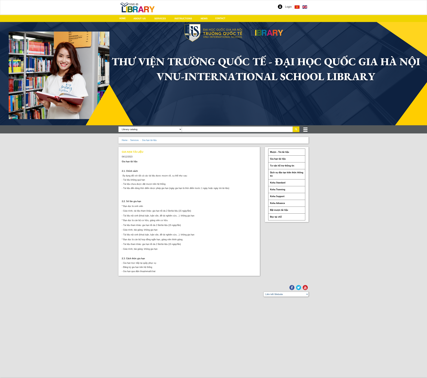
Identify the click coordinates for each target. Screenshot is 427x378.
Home (124, 140)
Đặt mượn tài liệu (279, 210)
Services (134, 140)
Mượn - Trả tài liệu (279, 152)
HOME (122, 18)
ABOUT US (139, 18)
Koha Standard (277, 182)
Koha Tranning (277, 189)
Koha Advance (277, 203)
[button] (280, 6)
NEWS (204, 18)
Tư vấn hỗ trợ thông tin (282, 165)
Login (288, 6)
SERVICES (160, 18)
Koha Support (277, 196)
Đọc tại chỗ (276, 217)
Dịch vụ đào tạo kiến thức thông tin (286, 174)
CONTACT (220, 18)
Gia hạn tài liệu (149, 140)
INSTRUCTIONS (183, 18)
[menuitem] (305, 7)
